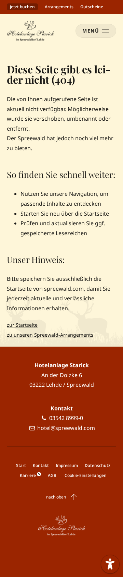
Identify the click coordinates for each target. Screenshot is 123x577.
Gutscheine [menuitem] (91, 7)
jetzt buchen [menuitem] (22, 7)
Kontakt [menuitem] (41, 465)
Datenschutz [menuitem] (97, 465)
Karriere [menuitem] (30, 475)
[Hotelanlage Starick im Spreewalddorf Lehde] (30, 31)
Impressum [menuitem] (67, 465)
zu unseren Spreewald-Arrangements (50, 335)
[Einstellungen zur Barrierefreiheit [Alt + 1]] (110, 564)
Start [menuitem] (21, 465)
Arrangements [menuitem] (59, 7)
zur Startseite (22, 325)
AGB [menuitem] (52, 475)
